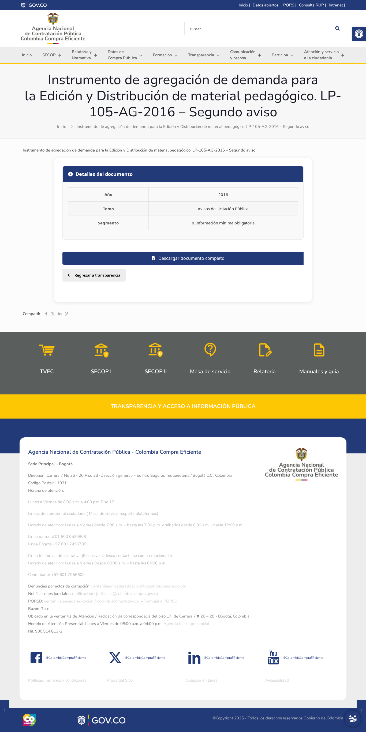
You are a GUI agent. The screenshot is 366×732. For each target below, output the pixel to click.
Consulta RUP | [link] (312, 5)
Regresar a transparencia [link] (96, 275)
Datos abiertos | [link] (267, 5)
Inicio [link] (61, 126)
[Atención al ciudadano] (353, 719)
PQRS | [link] (289, 5)
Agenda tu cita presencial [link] (186, 623)
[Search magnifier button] (338, 28)
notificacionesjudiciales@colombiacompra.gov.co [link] (115, 593)
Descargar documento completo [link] (191, 258)
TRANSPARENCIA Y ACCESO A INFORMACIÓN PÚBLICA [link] (183, 406)
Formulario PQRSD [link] (160, 601)
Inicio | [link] (244, 5)
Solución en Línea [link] (202, 680)
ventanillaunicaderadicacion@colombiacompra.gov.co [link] (138, 586)
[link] (359, 34)
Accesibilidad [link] (277, 680)
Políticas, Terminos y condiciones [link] (57, 680)
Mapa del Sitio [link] (120, 680)
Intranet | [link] (337, 5)
